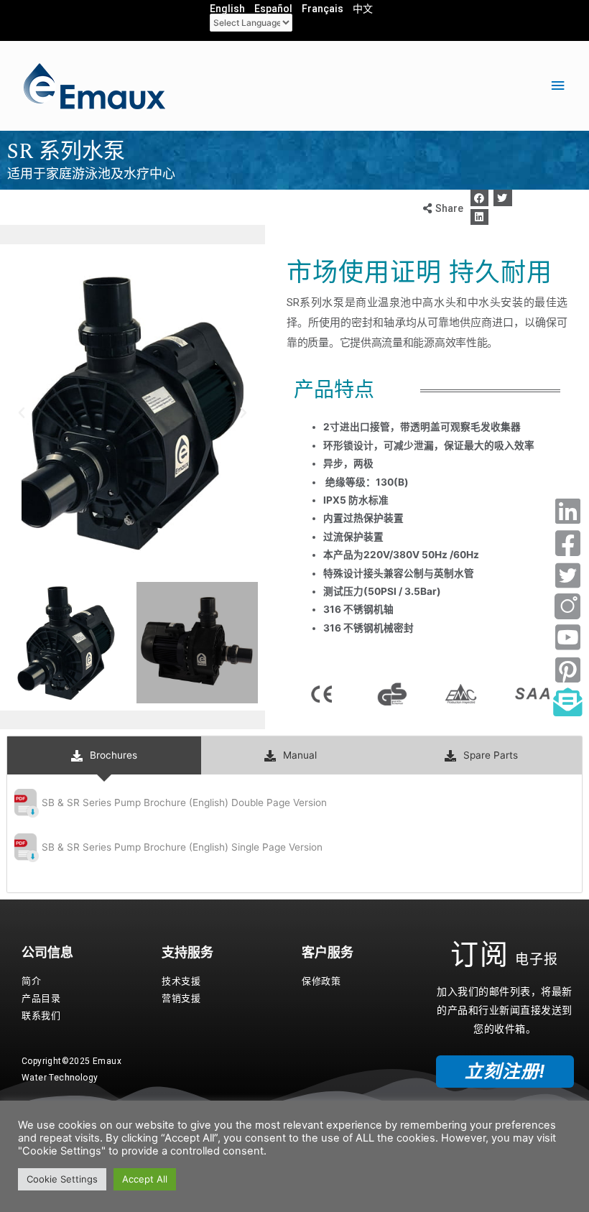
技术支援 (181, 981)
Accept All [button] (144, 1179)
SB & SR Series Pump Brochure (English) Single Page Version (182, 847)
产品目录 (41, 998)
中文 (363, 8)
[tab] (104, 755)
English (227, 8)
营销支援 (181, 998)
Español (273, 8)
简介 (31, 981)
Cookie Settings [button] (62, 1179)
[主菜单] (558, 85)
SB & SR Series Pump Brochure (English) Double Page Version (184, 802)
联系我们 (41, 1015)
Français (322, 8)
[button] (479, 198)
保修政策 (321, 981)
